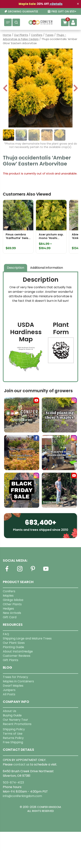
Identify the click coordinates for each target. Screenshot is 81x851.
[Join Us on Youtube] (46, 571)
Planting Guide (13, 647)
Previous (5, 88)
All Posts (9, 694)
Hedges (8, 608)
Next (75, 88)
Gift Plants (10, 660)
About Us (9, 711)
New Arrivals (12, 613)
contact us (21, 764)
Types (49, 35)
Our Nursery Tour (15, 720)
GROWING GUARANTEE (23, 11)
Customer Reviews (16, 656)
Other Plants (12, 604)
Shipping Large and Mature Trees (27, 638)
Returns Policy (13, 738)
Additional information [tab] (46, 267)
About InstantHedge (18, 651)
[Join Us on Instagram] (20, 571)
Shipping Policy (14, 729)
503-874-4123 (13, 782)
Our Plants (21, 35)
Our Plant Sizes (14, 643)
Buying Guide (12, 715)
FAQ (6, 634)
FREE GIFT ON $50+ (63, 11)
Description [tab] (15, 267)
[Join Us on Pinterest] (33, 571)
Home (7, 35)
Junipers (9, 690)
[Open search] (16, 22)
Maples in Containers (18, 681)
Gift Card (9, 617)
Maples (8, 595)
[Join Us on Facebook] (7, 571)
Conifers (36, 35)
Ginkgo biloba (13, 600)
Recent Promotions (17, 724)
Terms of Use (12, 733)
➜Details (56, 4)
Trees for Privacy (15, 677)
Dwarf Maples (13, 685)
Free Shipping (13, 742)
